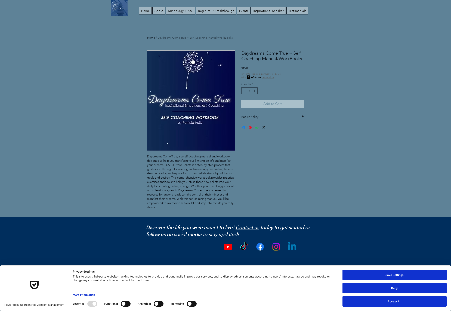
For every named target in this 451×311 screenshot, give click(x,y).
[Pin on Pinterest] (250, 127)
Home (151, 37)
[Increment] (255, 91)
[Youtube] (228, 247)
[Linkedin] (292, 247)
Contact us (247, 227)
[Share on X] (264, 127)
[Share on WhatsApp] (257, 127)
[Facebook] (260, 247)
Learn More (268, 77)
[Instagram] (276, 247)
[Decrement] (244, 91)
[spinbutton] (249, 91)
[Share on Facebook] (244, 127)
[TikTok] (244, 247)
